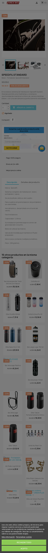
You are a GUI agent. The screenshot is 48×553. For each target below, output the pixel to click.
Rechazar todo (24, 542)
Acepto (24, 548)
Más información (8, 537)
